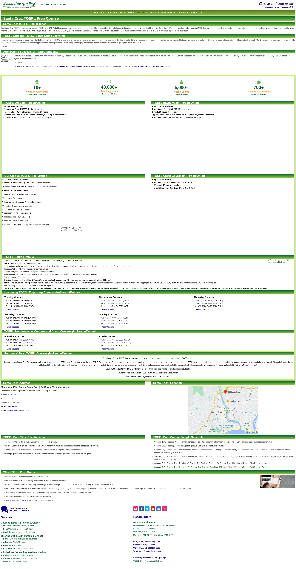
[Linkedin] (158, 508)
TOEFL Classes (58, 5)
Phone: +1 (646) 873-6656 (144, 545)
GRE (121, 13)
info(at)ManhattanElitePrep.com (15, 410)
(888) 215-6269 (10, 406)
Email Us (287, 8)
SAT (105, 13)
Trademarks (147, 558)
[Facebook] (141, 508)
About (277, 8)
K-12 (155, 13)
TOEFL (46, 5)
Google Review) (250, 365)
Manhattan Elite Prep (19, 5)
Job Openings (160, 558)
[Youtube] (153, 508)
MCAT (96, 13)
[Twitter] (147, 508)
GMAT (129, 13)
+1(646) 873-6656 (284, 4)
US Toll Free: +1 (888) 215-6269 (146, 548)
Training (181, 13)
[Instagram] (135, 508)
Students (195, 13)
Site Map (137, 558)
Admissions (167, 13)
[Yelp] (164, 508)
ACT (147, 13)
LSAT (112, 13)
